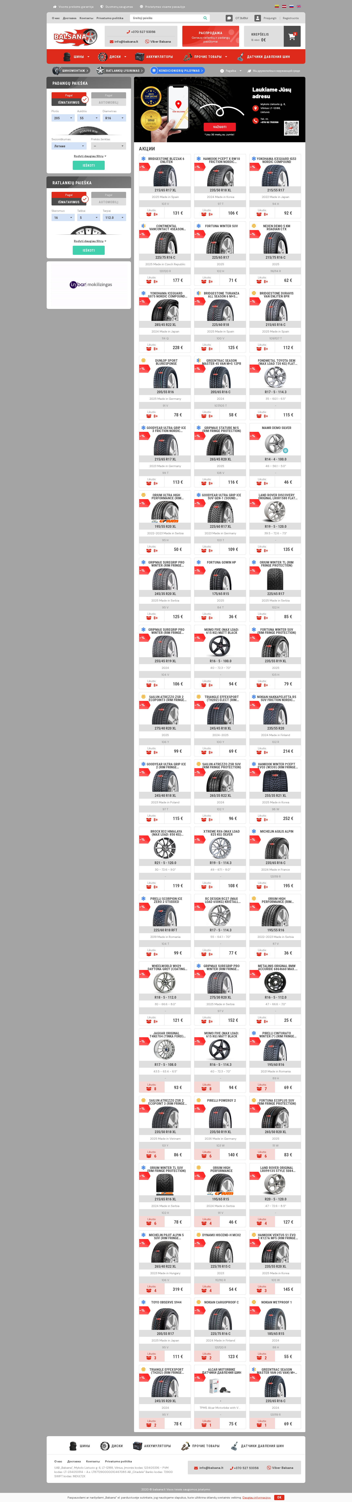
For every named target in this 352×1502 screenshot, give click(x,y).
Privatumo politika (110, 18)
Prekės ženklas (100, 139)
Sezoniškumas (61, 139)
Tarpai (107, 210)
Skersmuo (58, 210)
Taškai (81, 210)
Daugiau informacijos (257, 1497)
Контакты (86, 18)
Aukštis (82, 111)
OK (279, 1497)
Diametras (110, 111)
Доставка (69, 18)
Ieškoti (89, 165)
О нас (56, 18)
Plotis (55, 111)
